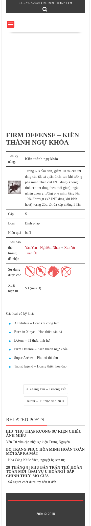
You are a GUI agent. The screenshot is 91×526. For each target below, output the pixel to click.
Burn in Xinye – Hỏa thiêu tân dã (38, 332)
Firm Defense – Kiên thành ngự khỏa (40, 349)
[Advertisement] (45, 80)
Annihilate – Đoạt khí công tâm (36, 323)
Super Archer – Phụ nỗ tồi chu (36, 358)
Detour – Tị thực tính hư (32, 340)
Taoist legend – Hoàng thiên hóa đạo (40, 366)
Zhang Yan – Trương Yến (48, 389)
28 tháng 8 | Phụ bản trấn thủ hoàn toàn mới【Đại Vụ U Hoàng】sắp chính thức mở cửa (44, 471)
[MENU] (10, 24)
